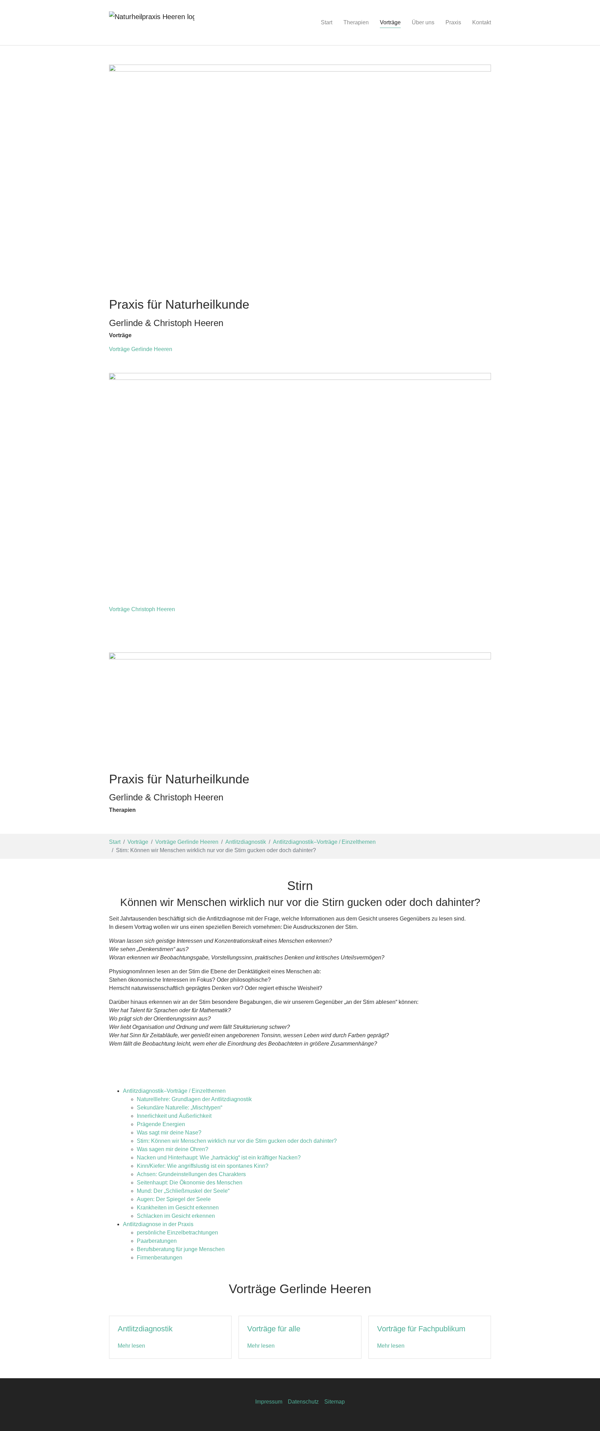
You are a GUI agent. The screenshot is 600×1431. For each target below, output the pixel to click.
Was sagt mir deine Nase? (169, 1132)
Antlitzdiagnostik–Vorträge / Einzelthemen (174, 1091)
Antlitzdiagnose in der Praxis (158, 1224)
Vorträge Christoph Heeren (142, 609)
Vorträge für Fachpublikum (421, 1328)
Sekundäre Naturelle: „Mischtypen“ (179, 1107)
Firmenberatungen (159, 1258)
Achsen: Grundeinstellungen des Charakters (191, 1174)
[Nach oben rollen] (584, 1415)
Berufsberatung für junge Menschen (181, 1249)
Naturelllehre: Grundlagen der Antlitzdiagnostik (194, 1099)
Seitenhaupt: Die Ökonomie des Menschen (189, 1182)
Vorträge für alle (273, 1328)
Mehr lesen (131, 1346)
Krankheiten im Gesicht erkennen (178, 1207)
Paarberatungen (157, 1241)
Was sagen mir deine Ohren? (172, 1149)
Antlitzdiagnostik (145, 1328)
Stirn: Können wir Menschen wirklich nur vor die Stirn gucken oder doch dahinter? (237, 1141)
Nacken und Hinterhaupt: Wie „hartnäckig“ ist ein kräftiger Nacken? (219, 1157)
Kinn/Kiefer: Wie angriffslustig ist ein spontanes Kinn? (202, 1166)
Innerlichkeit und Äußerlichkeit (174, 1116)
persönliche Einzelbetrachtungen (177, 1233)
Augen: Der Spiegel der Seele (174, 1199)
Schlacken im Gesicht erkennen (176, 1216)
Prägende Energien (161, 1124)
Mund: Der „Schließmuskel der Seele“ (183, 1191)
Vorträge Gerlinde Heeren (140, 349)
